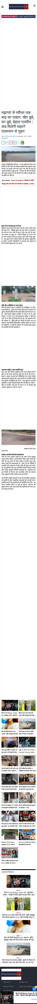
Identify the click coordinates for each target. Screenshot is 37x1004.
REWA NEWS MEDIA (10, 136)
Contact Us (23, 982)
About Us (6, 982)
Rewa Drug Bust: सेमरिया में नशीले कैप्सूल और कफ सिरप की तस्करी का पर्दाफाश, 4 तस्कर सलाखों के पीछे (18, 183)
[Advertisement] (18, 64)
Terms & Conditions (26, 986)
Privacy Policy (8, 986)
